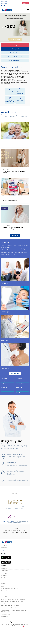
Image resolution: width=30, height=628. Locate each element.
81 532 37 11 (6, 550)
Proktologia (19, 390)
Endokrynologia (20, 383)
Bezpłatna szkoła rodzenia (7, 521)
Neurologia (3, 390)
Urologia (3, 392)
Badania (3, 583)
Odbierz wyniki (14, 48)
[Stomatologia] (15, 298)
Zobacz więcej (14, 235)
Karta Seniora (7, 144)
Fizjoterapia (19, 378)
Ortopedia (18, 381)
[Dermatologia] (15, 354)
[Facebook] (2, 554)
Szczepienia (4, 590)
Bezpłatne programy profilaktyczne (9, 588)
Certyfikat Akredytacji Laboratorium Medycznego (13, 599)
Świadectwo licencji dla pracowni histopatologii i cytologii (13, 602)
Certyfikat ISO (4, 596)
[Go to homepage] (7, 10)
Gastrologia (4, 387)
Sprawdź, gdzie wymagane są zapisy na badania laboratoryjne (14, 228)
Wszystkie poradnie (6, 577)
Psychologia (4, 283)
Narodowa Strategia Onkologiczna (9, 607)
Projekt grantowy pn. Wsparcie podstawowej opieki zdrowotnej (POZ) (13, 611)
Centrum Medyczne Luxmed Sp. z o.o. (19, 624)
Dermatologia (5, 368)
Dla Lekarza (4, 3)
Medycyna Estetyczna (8, 506)
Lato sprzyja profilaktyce (10, 200)
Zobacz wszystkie (14, 373)
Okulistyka (3, 381)
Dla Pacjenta (4, 1)
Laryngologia (4, 378)
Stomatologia (5, 312)
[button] (28, 10)
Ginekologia (4, 340)
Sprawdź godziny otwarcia (14, 60)
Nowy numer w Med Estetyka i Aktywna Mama (14, 172)
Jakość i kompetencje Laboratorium (10, 605)
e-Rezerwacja (14, 45)
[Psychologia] (15, 269)
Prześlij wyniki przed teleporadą (14, 52)
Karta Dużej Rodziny (6, 614)
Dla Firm (3, 5)
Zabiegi (3, 586)
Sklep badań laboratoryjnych (14, 56)
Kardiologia (19, 387)
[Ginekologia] (15, 326)
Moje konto (26, 3)
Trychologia (19, 392)
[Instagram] (4, 554)
